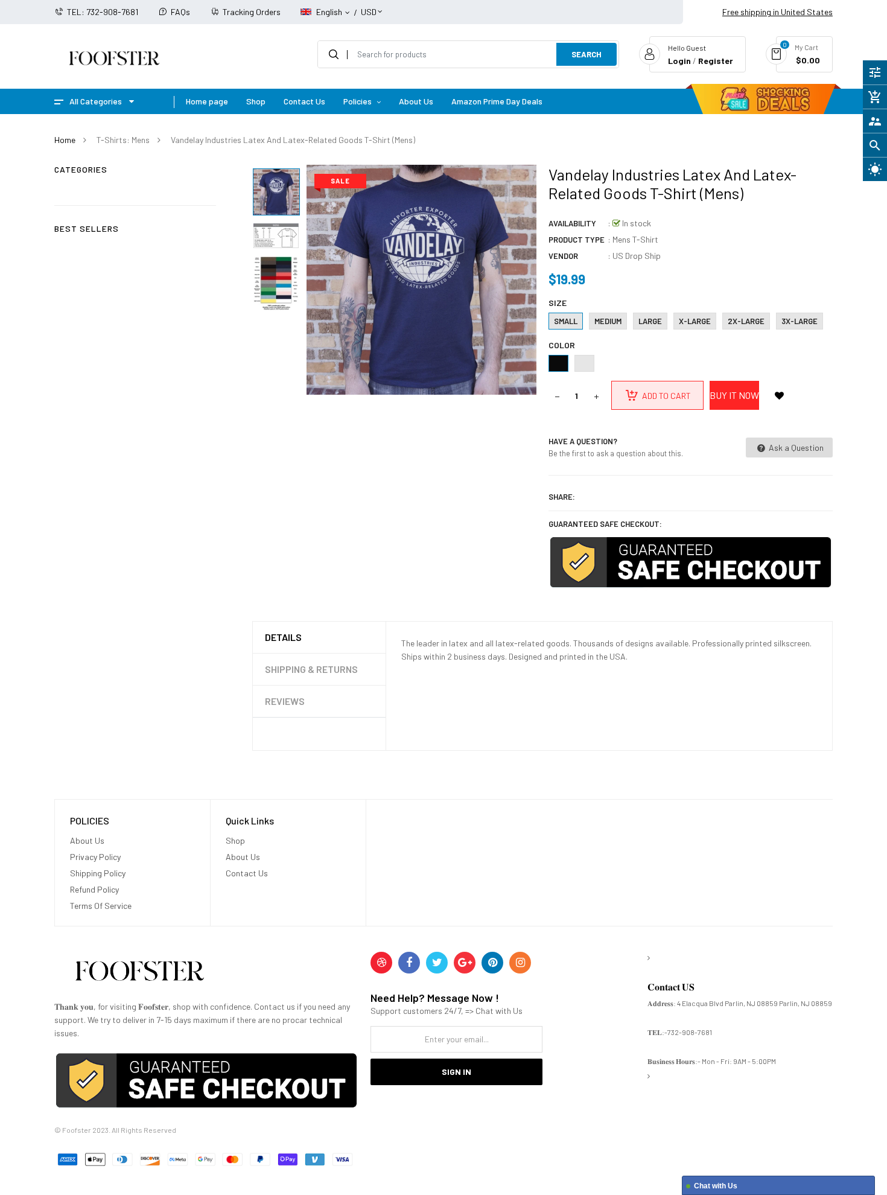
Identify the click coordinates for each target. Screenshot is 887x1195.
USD (369, 6)
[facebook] (409, 963)
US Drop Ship (636, 255)
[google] (464, 963)
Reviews (285, 701)
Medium (608, 321)
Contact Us (247, 873)
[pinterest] (492, 963)
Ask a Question (795, 447)
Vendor (563, 256)
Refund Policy (94, 889)
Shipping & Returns (311, 669)
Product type (576, 239)
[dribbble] (381, 963)
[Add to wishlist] (779, 395)
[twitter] (437, 963)
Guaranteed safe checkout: (605, 524)
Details (283, 637)
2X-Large (746, 321)
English (330, 12)
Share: (561, 497)
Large (650, 321)
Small (565, 321)
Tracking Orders (252, 12)
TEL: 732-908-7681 (102, 12)
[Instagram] (520, 963)
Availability (572, 223)
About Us (87, 840)
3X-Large (799, 321)
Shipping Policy (98, 873)
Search (586, 54)
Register (715, 61)
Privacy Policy (95, 857)
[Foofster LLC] (139, 973)
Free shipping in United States (777, 12)
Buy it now (734, 395)
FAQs (180, 12)
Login (679, 61)
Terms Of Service (101, 905)
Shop (235, 840)
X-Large (695, 321)
